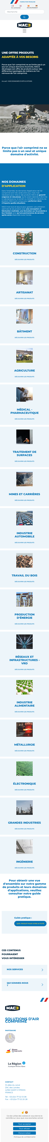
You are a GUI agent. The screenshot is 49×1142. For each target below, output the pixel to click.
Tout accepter (24, 1124)
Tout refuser (24, 1129)
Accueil (4, 81)
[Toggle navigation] (24, 31)
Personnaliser (24, 1133)
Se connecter (16, 8)
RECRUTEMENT (32, 8)
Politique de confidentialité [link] (24, 1137)
